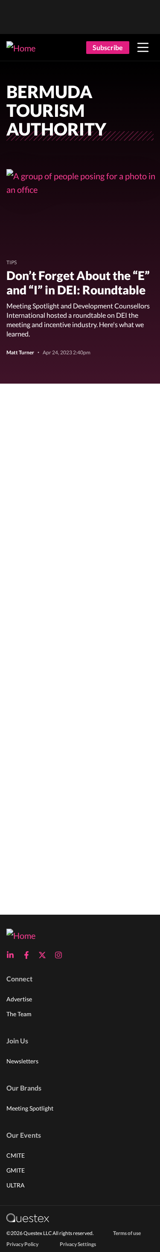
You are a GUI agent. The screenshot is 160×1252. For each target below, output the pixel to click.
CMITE (15, 1155)
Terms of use (127, 1233)
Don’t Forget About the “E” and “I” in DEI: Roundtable (78, 282)
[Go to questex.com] (27, 1217)
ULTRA (15, 1185)
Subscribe (108, 47)
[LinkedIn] (12, 955)
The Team (19, 1013)
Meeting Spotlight (29, 1108)
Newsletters (22, 1061)
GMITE (15, 1170)
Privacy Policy (22, 1244)
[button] (143, 47)
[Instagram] (61, 955)
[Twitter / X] (44, 955)
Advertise (19, 999)
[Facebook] (29, 955)
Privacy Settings (78, 1244)
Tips (11, 262)
